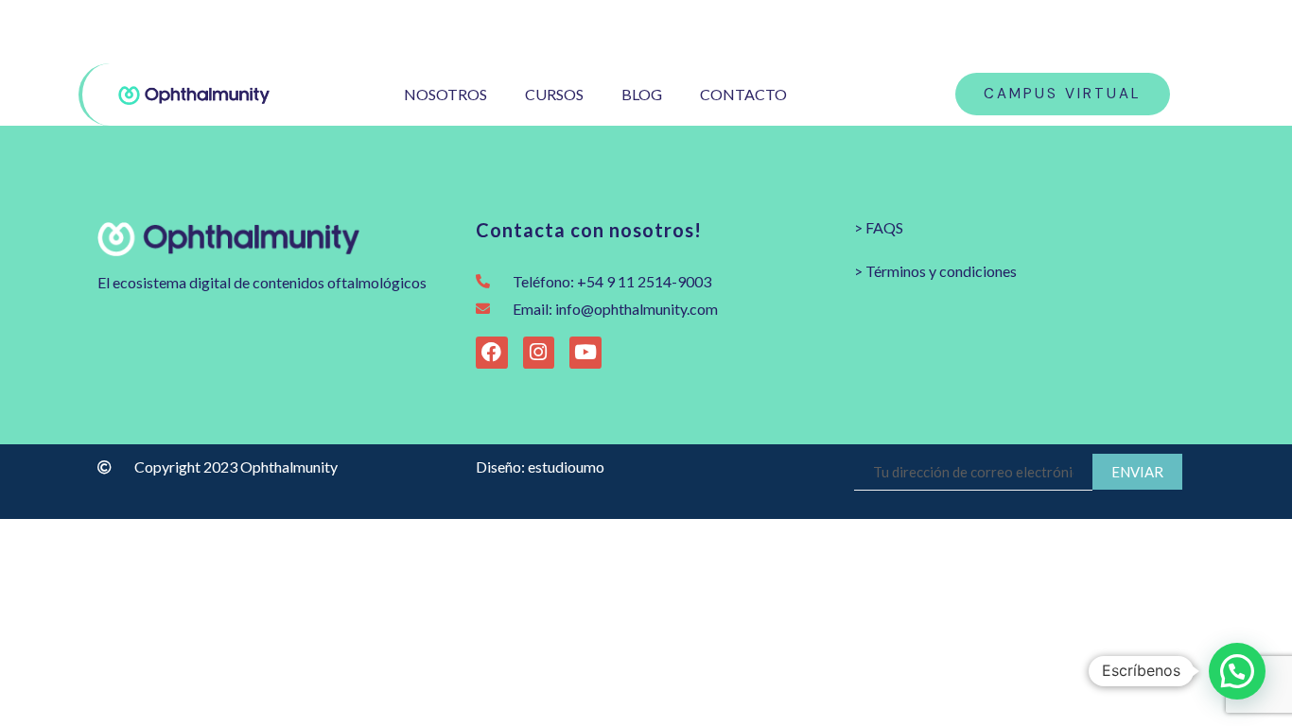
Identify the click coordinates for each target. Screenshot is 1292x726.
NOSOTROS (445, 94)
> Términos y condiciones (935, 271)
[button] (1237, 671)
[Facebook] (1140, 31)
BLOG (641, 94)
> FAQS (878, 227)
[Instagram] (1110, 31)
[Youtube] (1170, 31)
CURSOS (554, 94)
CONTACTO (743, 94)
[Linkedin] (1200, 31)
